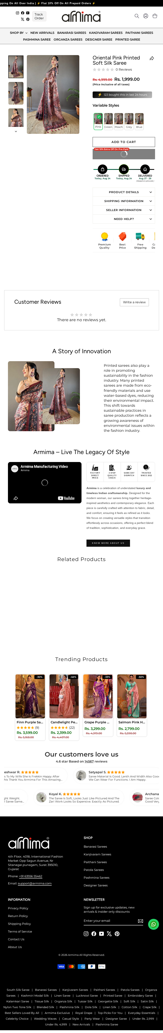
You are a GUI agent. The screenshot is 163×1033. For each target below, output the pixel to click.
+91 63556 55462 (30, 876)
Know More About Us (108, 543)
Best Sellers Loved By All (22, 1013)
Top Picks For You (110, 1013)
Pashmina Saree (37, 39)
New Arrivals (42, 33)
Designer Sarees (96, 885)
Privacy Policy (18, 908)
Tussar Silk (85, 1001)
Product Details (124, 192)
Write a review (134, 302)
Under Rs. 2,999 (143, 1018)
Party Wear (92, 1018)
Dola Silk (91, 1007)
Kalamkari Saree (17, 1001)
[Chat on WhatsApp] (153, 924)
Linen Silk (109, 1007)
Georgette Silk (108, 1001)
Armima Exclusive (57, 1013)
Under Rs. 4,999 (56, 1024)
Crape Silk (149, 1007)
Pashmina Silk (69, 1007)
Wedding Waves (45, 1018)
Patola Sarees (94, 870)
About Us (15, 947)
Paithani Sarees (139, 33)
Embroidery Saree (140, 995)
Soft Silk (129, 1001)
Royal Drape (83, 1013)
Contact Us (16, 939)
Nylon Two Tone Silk (17, 1007)
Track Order (39, 16)
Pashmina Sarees (96, 877)
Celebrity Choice (17, 1018)
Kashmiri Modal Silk (35, 995)
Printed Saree (127, 39)
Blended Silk (45, 1007)
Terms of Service (20, 931)
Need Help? (124, 219)
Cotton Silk (129, 1007)
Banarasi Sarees (71, 33)
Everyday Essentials (141, 1013)
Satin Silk (147, 1001)
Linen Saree (62, 995)
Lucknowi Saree (87, 995)
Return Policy (18, 916)
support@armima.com (35, 883)
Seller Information (124, 210)
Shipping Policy (19, 924)
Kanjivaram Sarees (105, 33)
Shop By (17, 33)
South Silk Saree (18, 990)
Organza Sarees (68, 39)
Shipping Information (124, 201)
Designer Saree (98, 39)
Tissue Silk (42, 1001)
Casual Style (70, 1018)
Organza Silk (63, 1001)
